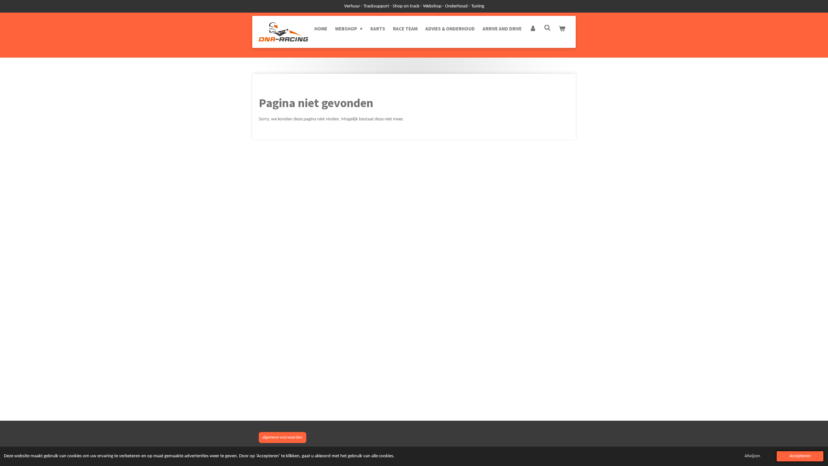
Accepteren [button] (800, 456)
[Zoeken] (547, 28)
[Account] (533, 28)
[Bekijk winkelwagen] (562, 28)
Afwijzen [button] (752, 456)
